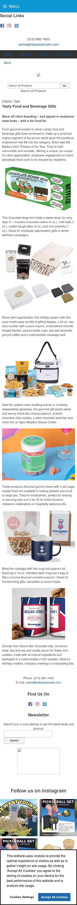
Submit (14, 740)
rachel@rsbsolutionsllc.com (38, 44)
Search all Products (33, 91)
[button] (11, 101)
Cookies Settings (22, 897)
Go (64, 85)
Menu (13, 6)
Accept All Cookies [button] (54, 897)
